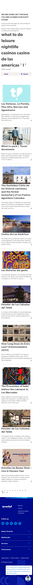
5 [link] (12, 490)
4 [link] (9, 490)
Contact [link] (20, 508)
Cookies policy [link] (25, 558)
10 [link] (25, 490)
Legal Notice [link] (5, 558)
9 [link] (22, 490)
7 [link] (17, 490)
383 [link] (3, 492)
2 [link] (4, 490)
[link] (16, 103)
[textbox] (12, 74)
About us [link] (20, 505)
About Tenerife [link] (7, 531)
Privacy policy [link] (15, 558)
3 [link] (7, 490)
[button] (24, 74)
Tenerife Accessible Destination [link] (23, 512)
